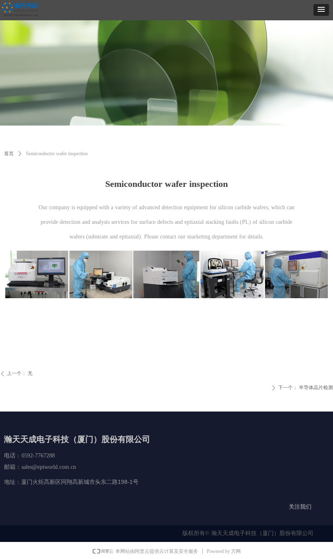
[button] (321, 10)
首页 (9, 153)
